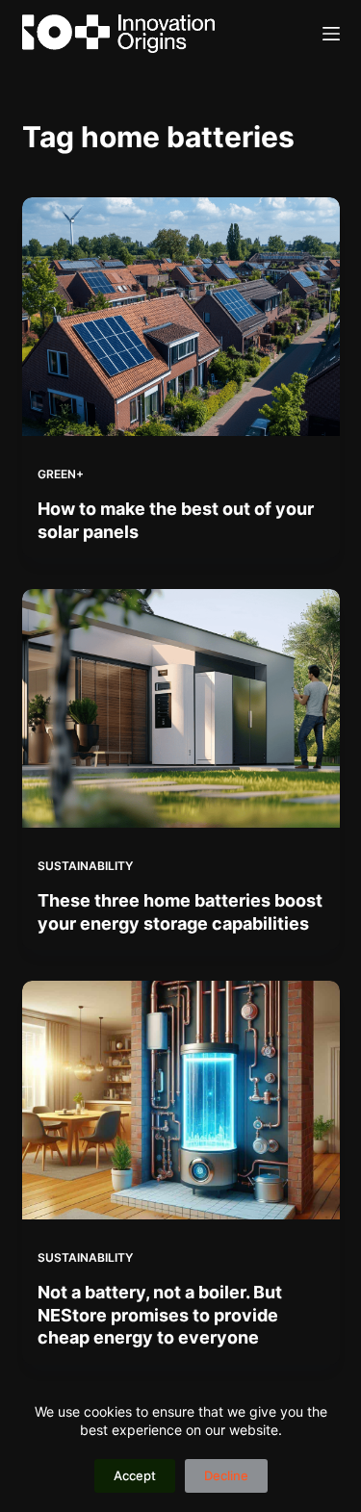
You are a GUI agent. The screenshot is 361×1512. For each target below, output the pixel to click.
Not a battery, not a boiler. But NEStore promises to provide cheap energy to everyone (160, 1314)
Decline (226, 1475)
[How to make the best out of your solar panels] (181, 316)
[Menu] (331, 33)
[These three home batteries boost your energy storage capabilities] (181, 708)
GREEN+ (61, 474)
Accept (135, 1475)
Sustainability (85, 866)
